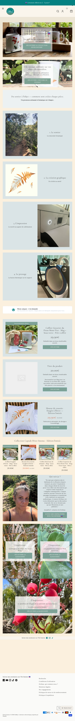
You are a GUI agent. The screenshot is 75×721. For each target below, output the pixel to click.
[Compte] (62, 10)
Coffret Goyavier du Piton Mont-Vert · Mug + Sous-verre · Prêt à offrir (55, 330)
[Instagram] (49, 638)
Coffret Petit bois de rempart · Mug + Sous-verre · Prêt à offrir (46, 463)
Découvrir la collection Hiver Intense (36, 46)
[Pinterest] (16, 680)
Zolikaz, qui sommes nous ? (48, 684)
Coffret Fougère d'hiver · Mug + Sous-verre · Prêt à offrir (10, 463)
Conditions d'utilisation (47, 681)
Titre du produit (55, 366)
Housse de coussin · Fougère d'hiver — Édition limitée (55, 410)
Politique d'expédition (46, 695)
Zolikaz (16, 714)
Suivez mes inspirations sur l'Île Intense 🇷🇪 (54, 515)
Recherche (42, 678)
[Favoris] (67, 8)
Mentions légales (44, 687)
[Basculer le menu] (3, 8)
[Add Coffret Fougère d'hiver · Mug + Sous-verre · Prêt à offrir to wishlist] (3, 448)
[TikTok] (52, 638)
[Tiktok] (13, 680)
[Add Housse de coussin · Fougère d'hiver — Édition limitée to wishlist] (21, 448)
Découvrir (54, 347)
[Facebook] (47, 638)
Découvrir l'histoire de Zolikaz (37, 81)
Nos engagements (45, 690)
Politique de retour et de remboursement (52, 692)
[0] (71, 10)
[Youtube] (7, 680)
